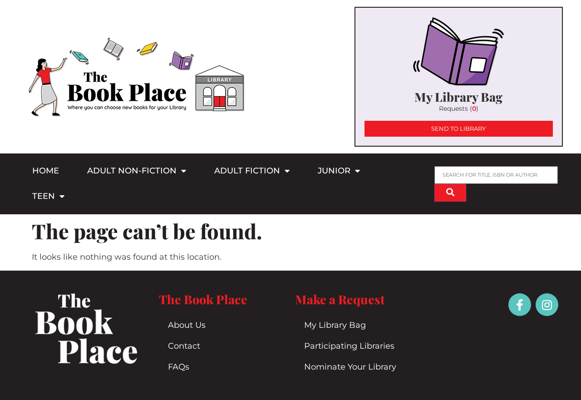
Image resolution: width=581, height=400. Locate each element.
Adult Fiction (247, 171)
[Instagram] (547, 304)
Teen (43, 196)
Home (45, 171)
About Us (187, 325)
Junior (334, 171)
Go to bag (458, 77)
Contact (184, 346)
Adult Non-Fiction (132, 171)
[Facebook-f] (519, 304)
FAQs (178, 367)
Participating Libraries (349, 346)
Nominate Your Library (350, 367)
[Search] (450, 193)
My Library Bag (335, 325)
